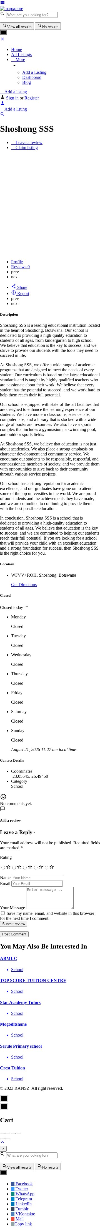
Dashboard (31, 77)
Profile (17, 261)
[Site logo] (11, 8)
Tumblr (21, 1208)
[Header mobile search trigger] (2, 115)
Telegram (23, 1198)
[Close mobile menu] (2, 40)
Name (5, 877)
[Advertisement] (50, 205)
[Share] (8, 1133)
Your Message (12, 907)
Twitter (21, 1188)
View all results (19, 27)
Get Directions (24, 584)
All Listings (21, 54)
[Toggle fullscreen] (13, 1133)
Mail (19, 1219)
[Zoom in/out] (19, 1133)
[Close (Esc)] (2, 1133)
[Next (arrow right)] (8, 1138)
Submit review (13, 924)
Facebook (23, 1183)
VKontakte (24, 1214)
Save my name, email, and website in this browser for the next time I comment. (47, 916)
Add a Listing (34, 72)
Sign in (13, 98)
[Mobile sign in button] (2, 104)
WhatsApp (24, 1193)
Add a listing (15, 91)
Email (5, 883)
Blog (26, 82)
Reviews (20, 266)
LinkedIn (23, 1203)
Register (31, 98)
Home (16, 49)
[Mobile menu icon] (50, 3)
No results (50, 27)
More (19, 59)
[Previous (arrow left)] (2, 1138)
